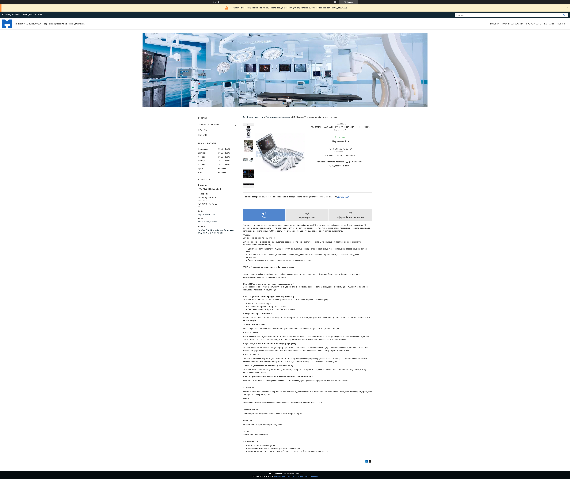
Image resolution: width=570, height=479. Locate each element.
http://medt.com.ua (206, 214)
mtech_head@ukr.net (207, 221)
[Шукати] (564, 15)
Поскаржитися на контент (283, 476)
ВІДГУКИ (202, 135)
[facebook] (366, 461)
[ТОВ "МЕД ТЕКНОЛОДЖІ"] (7, 23)
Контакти (549, 23)
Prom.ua (299, 473)
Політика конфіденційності (307, 476)
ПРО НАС (202, 129)
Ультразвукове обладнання (278, 117)
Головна (494, 23)
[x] (370, 461)
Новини (562, 23)
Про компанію (533, 23)
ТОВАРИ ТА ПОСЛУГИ (208, 124)
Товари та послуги (512, 23)
